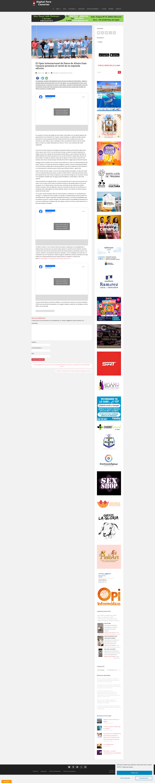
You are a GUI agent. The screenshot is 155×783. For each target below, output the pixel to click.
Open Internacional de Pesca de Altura (45, 311)
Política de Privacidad (55, 771)
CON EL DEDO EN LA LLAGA (109, 65)
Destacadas (81, 9)
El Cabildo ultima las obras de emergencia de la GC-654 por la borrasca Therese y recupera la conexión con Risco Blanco (109, 686)
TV (53, 9)
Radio (57, 9)
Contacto (118, 9)
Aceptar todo (134, 772)
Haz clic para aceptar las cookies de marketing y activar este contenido (61, 112)
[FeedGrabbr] (109, 658)
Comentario (34, 323)
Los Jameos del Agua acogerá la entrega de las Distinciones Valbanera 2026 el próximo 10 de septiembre (109, 707)
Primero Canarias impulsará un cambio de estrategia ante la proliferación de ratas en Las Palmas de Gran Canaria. (108, 680)
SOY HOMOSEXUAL (108, 744)
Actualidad (72, 9)
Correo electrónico (36, 348)
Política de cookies (127, 767)
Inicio (64, 9)
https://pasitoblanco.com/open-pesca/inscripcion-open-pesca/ (54, 258)
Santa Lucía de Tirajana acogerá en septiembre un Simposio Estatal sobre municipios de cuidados (107, 701)
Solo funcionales (125, 778)
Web (32, 353)
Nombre (34, 342)
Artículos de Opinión (92, 9)
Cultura (104, 9)
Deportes (111, 9)
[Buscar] (119, 72)
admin (48, 73)
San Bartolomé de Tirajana (65, 73)
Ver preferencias (143, 778)
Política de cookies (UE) (69, 771)
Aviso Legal (44, 771)
